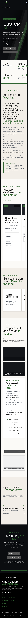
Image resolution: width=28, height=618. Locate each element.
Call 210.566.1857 (14, 557)
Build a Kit (8, 48)
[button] (24, 3)
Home (2, 7)
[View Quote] (27, 3)
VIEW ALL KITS (7, 200)
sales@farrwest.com (9, 594)
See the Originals (10, 52)
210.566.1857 (7, 592)
